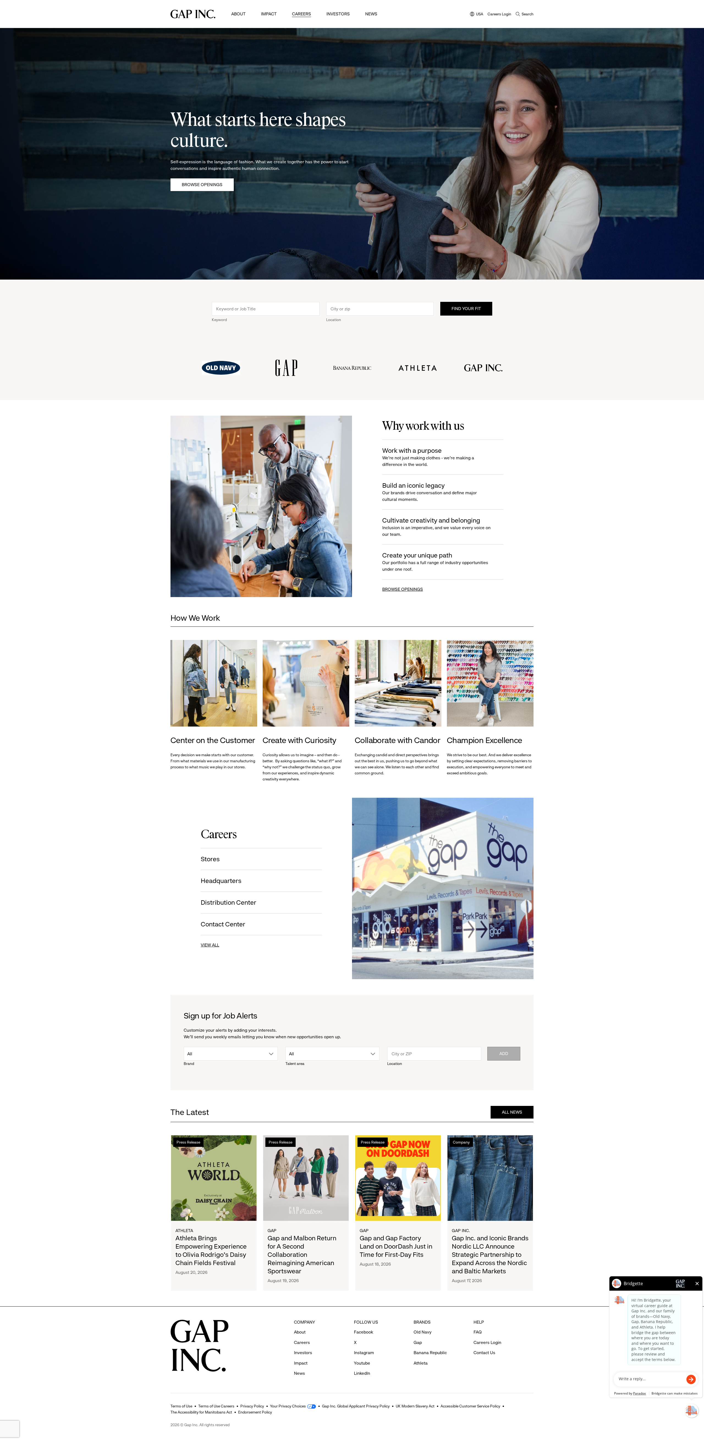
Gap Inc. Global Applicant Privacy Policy (356, 1406)
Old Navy (422, 1332)
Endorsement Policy (255, 1412)
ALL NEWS (512, 1112)
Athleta (184, 1230)
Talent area (294, 1063)
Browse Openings (202, 184)
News (371, 13)
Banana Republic (430, 1352)
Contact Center (223, 924)
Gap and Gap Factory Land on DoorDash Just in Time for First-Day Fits (396, 1246)
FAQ (478, 1332)
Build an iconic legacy (429, 492)
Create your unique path (435, 561)
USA (476, 14)
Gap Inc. (461, 1230)
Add (503, 1053)
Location (333, 320)
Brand (189, 1063)
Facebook (363, 1332)
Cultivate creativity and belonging (436, 527)
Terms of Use (181, 1406)
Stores (210, 859)
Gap (272, 1230)
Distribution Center (228, 902)
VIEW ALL (210, 945)
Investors (338, 13)
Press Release (188, 1142)
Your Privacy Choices (288, 1406)
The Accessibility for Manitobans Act (201, 1412)
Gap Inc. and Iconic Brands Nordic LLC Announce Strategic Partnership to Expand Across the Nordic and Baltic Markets (490, 1254)
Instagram (364, 1352)
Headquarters (221, 881)
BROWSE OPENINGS (402, 589)
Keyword (219, 320)
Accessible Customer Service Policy (470, 1406)
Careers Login (499, 14)
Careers (301, 13)
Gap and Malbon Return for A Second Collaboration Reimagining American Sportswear (302, 1254)
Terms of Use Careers (216, 1406)
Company (461, 1142)
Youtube (362, 1363)
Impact (269, 13)
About (238, 13)
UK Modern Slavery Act (415, 1406)
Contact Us (484, 1352)
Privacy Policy (252, 1406)
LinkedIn (362, 1373)
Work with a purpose (428, 457)
